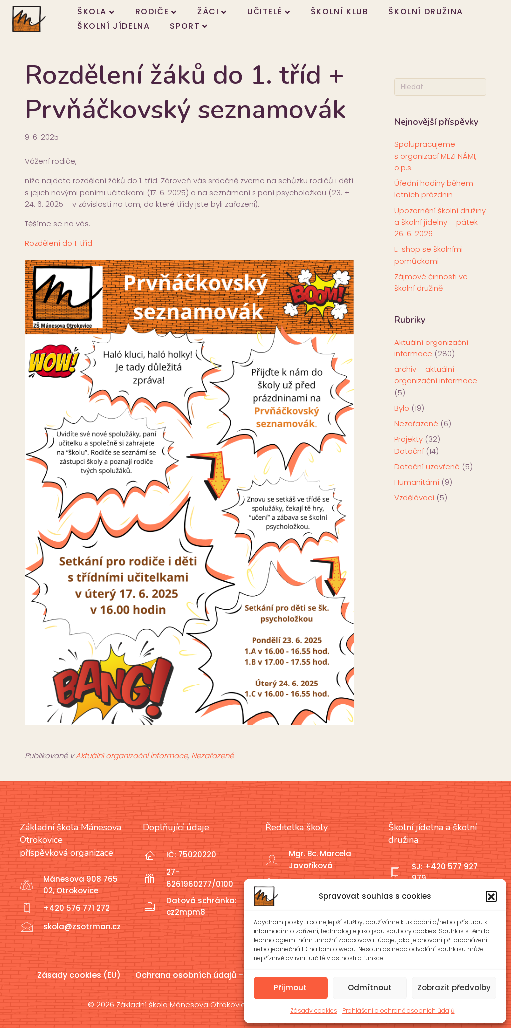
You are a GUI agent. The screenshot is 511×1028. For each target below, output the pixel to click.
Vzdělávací (414, 497)
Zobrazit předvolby (454, 987)
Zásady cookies (313, 1010)
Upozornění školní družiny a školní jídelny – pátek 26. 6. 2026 (440, 222)
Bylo (401, 408)
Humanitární (416, 482)
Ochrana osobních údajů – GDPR (201, 975)
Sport (185, 26)
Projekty (408, 439)
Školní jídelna (113, 26)
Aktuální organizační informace (132, 755)
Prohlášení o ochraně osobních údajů (398, 1010)
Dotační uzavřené (427, 466)
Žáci (208, 11)
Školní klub (340, 11)
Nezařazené (212, 755)
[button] (491, 896)
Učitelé (264, 11)
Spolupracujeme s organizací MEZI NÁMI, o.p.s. (435, 156)
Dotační (409, 451)
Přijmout (290, 987)
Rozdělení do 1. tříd (58, 243)
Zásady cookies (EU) (79, 975)
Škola (92, 11)
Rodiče (152, 11)
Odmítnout (370, 987)
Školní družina (425, 11)
